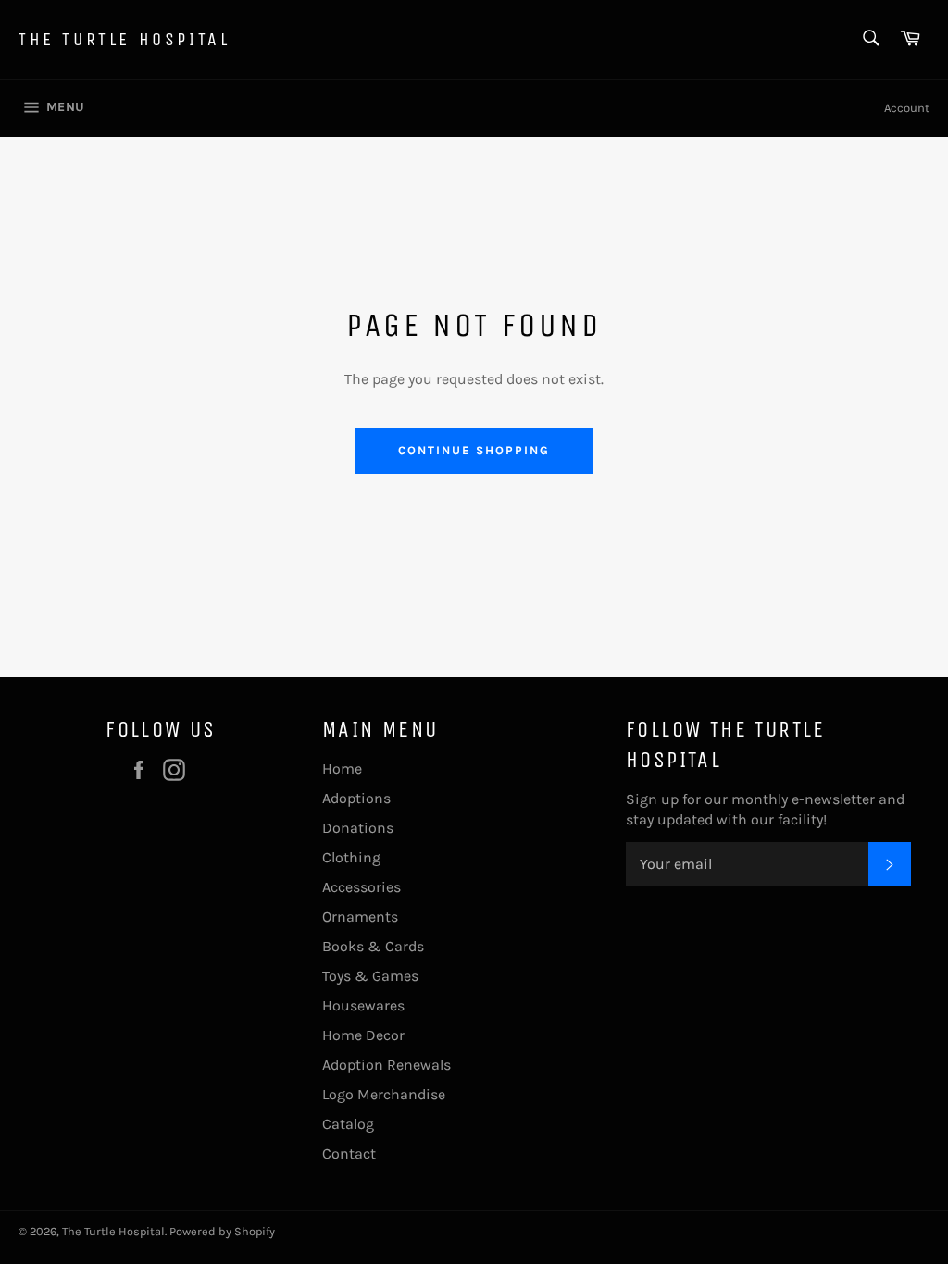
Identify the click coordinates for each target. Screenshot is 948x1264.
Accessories (361, 887)
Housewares (363, 1005)
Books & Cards (373, 946)
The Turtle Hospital (124, 39)
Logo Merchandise (383, 1094)
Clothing (351, 857)
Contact (349, 1153)
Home (342, 768)
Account (906, 108)
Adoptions (356, 798)
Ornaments (360, 916)
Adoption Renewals (386, 1064)
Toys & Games (370, 976)
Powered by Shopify (222, 1231)
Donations (357, 827)
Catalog (348, 1124)
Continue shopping (473, 450)
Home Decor (363, 1035)
